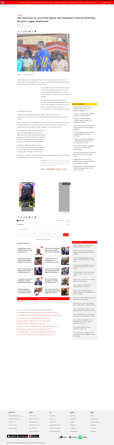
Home (22, 2)
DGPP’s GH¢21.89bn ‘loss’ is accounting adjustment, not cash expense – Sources (84, 316)
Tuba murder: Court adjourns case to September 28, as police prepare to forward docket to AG (83, 322)
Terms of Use (13, 425)
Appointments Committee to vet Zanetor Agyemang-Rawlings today (84, 281)
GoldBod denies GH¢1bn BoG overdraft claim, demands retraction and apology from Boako (84, 161)
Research (64, 2)
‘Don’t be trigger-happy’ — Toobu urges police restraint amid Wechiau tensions (36, 332)
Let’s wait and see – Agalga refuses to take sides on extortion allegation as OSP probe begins (84, 335)
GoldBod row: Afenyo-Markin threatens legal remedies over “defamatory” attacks (82, 120)
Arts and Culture (36, 2)
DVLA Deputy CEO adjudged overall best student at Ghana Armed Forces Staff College (84, 267)
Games (93, 416)
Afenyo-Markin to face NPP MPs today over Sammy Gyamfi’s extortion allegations (83, 108)
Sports (51, 2)
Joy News (52, 416)
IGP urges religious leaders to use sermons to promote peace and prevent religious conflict (39, 315)
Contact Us (12, 422)
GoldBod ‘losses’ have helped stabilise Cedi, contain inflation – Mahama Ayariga (84, 305)
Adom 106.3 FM (33, 419)
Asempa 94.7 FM (34, 425)
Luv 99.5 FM (32, 428)
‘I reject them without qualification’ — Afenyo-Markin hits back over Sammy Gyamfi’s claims (84, 140)
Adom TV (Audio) (55, 428)
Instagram (73, 425)
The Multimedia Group (15, 416)
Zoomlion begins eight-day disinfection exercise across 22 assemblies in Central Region (83, 260)
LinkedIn (72, 428)
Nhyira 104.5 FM (34, 431)
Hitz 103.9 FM (33, 422)
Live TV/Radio (73, 2)
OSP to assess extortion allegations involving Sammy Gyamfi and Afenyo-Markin (84, 147)
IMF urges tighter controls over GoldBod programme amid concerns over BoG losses (84, 275)
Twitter (72, 422)
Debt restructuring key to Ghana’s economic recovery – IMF (82, 328)
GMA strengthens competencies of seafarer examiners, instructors (82, 286)
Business (45, 2)
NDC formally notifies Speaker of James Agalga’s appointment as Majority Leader (84, 310)
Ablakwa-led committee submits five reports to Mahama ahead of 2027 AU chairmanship (85, 168)
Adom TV (52, 419)
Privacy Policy (13, 428)
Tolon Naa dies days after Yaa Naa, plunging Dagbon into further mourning (84, 134)
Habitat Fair (94, 419)
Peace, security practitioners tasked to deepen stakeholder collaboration (35, 309)
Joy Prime (53, 422)
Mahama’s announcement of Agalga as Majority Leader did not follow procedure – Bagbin (84, 253)
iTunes (74, 437)
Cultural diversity (50, 169)
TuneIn (64, 437)
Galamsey (93, 425)
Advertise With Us (14, 419)
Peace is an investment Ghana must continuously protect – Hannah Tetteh (35, 334)
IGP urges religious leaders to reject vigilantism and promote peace (33, 318)
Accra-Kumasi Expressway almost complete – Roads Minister (84, 114)
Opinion (57, 2)
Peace (64, 169)
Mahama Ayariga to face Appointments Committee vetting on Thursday (83, 247)
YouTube (72, 416)
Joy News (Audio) (55, 431)
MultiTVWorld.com (55, 425)
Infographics (74, 431)
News (27, 2)
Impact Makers (95, 422)
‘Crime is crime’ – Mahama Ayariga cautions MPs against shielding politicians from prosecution (84, 293)
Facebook (73, 419)
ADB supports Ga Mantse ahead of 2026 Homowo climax (31, 323)
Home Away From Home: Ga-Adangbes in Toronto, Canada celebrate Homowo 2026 (37, 326)
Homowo (58, 169)
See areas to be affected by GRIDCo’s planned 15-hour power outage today (84, 154)
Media (81, 2)
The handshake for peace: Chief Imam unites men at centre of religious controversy (37, 312)
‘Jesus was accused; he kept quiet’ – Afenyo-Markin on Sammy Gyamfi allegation (84, 127)
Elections (87, 2)
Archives (93, 428)
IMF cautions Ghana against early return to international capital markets (84, 299)
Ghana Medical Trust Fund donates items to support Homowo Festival (34, 329)
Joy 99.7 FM (32, 416)
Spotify (84, 437)
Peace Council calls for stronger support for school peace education (34, 320)
